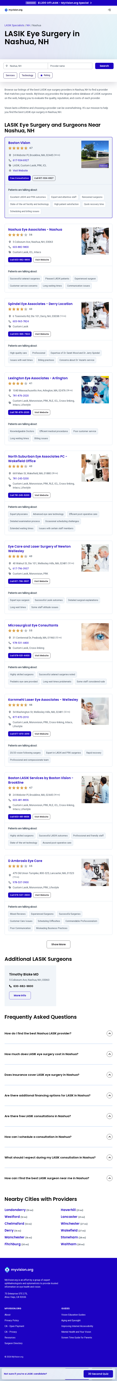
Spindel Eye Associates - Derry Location (40, 304)
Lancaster (73, 1217)
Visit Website (42, 259)
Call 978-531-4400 (20, 655)
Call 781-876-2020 (19, 412)
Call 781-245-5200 (19, 495)
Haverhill (72, 1210)
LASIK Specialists (14, 25)
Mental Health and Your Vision (76, 1332)
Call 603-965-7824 (20, 334)
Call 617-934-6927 (44, 178)
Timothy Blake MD (24, 974)
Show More (58, 944)
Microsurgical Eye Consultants (33, 625)
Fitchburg (17, 1244)
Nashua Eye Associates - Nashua (35, 229)
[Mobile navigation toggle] (109, 10)
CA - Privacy (11, 1332)
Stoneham (73, 1237)
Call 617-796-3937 (19, 581)
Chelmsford (18, 1223)
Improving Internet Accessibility (77, 1326)
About (7, 1314)
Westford (16, 1217)
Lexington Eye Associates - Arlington (38, 378)
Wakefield (73, 1230)
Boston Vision (19, 143)
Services (10, 75)
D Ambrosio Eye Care (25, 861)
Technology (27, 75)
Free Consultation (19, 178)
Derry (13, 1230)
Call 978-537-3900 (20, 895)
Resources (10, 1337)
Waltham (73, 1244)
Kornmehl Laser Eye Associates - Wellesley (43, 699)
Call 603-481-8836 (19, 816)
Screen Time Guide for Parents (76, 1337)
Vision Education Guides (73, 1314)
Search (104, 66)
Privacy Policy (12, 1320)
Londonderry (19, 1210)
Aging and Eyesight (70, 1320)
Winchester (74, 1223)
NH (28, 25)
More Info (22, 995)
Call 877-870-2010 (19, 733)
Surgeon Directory (14, 1343)
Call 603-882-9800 (20, 259)
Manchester (18, 1237)
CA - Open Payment (14, 1326)
